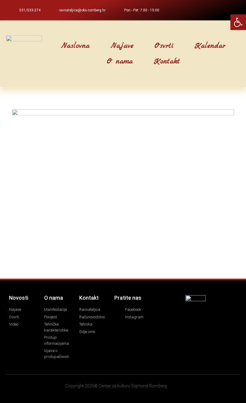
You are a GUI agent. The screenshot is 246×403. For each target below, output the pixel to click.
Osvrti (164, 46)
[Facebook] (223, 10)
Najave (122, 46)
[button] (42, 54)
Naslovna (75, 46)
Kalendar (210, 46)
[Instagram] (233, 10)
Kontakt (167, 61)
